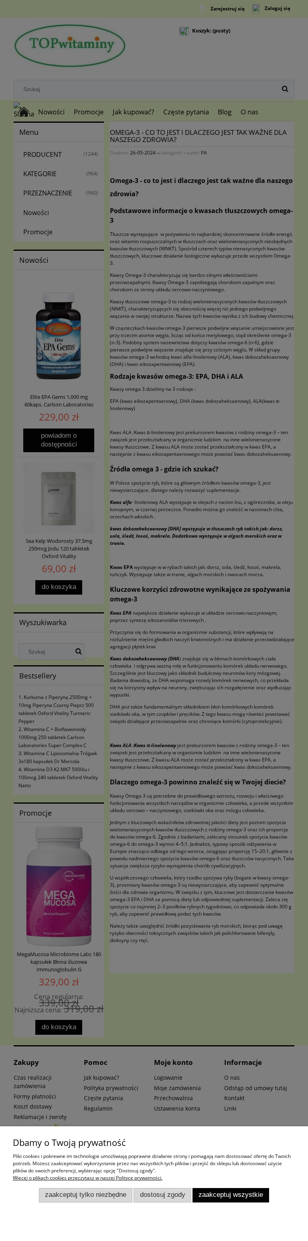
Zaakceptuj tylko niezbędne (85, 1194)
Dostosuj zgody (162, 1194)
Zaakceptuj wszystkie (231, 1194)
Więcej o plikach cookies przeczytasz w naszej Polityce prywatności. (87, 1177)
